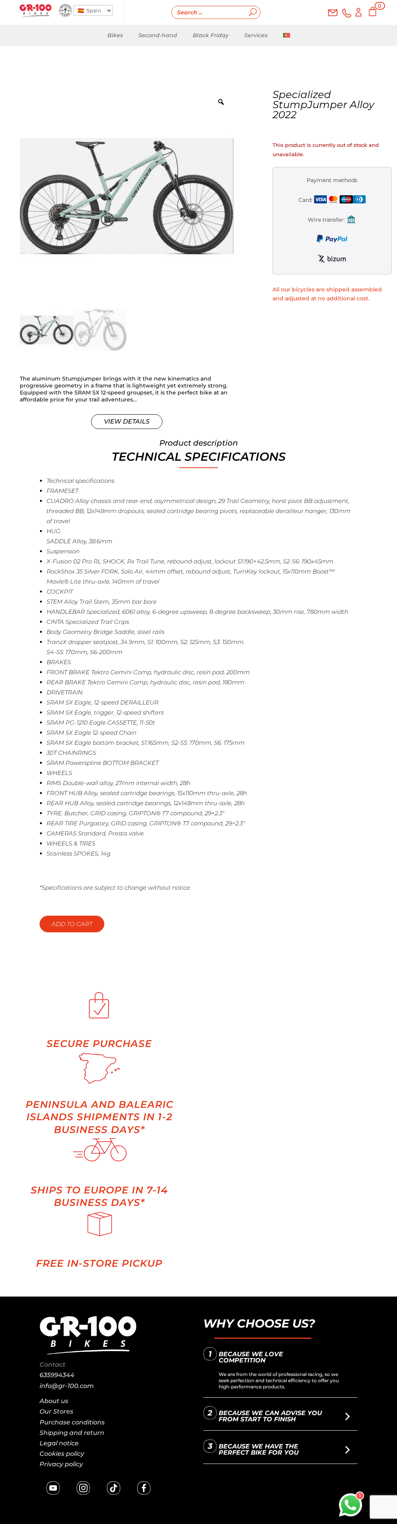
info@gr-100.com (67, 1386)
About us (54, 1401)
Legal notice (59, 1443)
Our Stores (56, 1411)
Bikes (115, 35)
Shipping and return (72, 1432)
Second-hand (157, 35)
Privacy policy (61, 1464)
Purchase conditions (72, 1422)
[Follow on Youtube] (53, 1488)
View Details (127, 421)
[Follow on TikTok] (113, 1488)
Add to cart (72, 924)
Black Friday (211, 35)
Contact (53, 1364)
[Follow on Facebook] (144, 1488)
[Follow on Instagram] (83, 1488)
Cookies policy (62, 1453)
